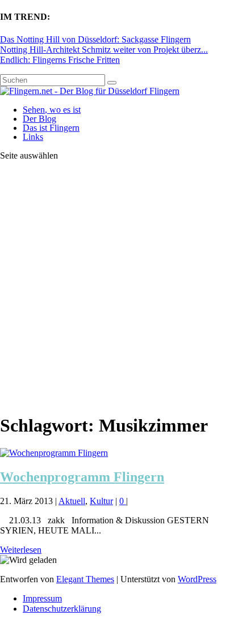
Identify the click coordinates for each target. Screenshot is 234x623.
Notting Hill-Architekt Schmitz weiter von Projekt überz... (104, 49)
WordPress (197, 579)
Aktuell (71, 501)
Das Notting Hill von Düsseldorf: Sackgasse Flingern (95, 39)
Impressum (42, 598)
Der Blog (39, 118)
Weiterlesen (20, 549)
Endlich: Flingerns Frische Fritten (60, 60)
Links (33, 137)
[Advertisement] (117, 286)
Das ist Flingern (51, 128)
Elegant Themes (85, 579)
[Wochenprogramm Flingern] (54, 453)
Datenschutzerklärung (62, 608)
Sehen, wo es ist (52, 109)
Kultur (101, 501)
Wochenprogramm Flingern (82, 477)
